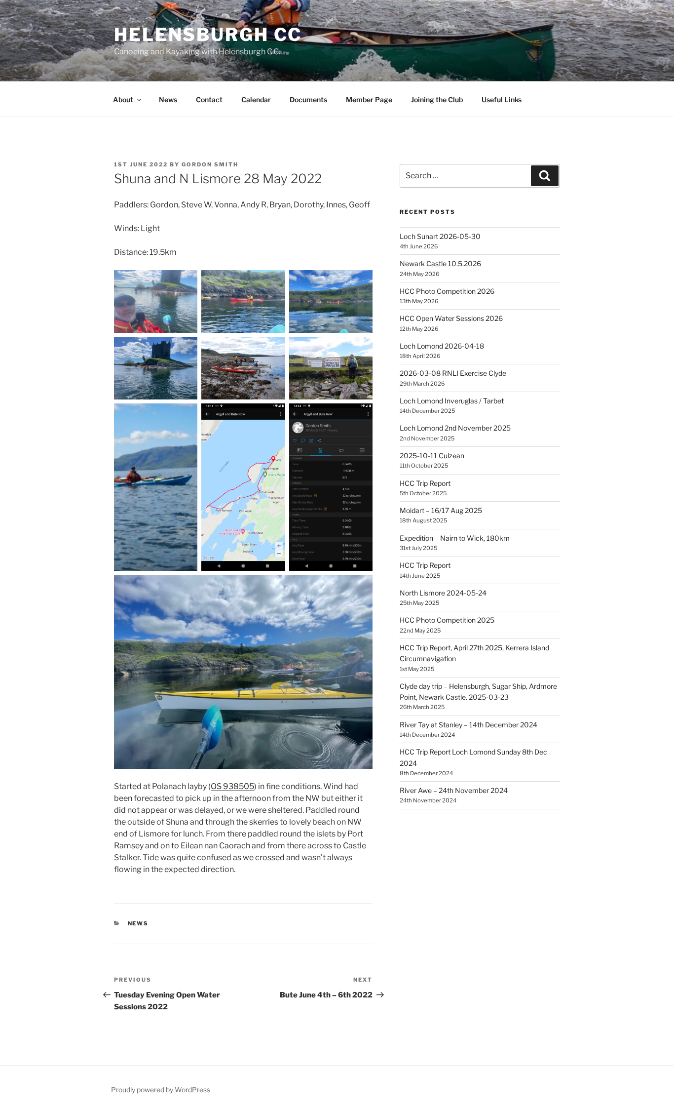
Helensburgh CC (208, 34)
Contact (209, 99)
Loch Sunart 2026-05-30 (440, 236)
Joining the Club (437, 99)
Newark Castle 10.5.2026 (440, 263)
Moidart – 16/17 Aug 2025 (441, 510)
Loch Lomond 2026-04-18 (442, 346)
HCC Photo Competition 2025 (447, 620)
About (123, 99)
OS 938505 (232, 786)
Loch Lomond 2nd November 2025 (455, 428)
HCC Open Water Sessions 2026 (451, 318)
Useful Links (502, 99)
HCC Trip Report (425, 483)
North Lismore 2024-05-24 (443, 593)
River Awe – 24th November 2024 (454, 790)
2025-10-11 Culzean (432, 455)
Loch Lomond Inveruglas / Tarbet (452, 401)
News (168, 99)
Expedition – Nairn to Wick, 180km (455, 538)
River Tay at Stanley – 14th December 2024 (468, 724)
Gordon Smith (210, 164)
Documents (308, 99)
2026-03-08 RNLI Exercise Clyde (453, 373)
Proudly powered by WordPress (160, 1089)
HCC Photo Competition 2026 (447, 291)
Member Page (369, 99)
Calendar (256, 99)
